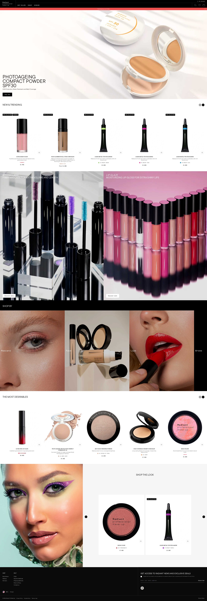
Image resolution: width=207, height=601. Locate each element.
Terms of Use (101, 308)
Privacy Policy (108, 308)
